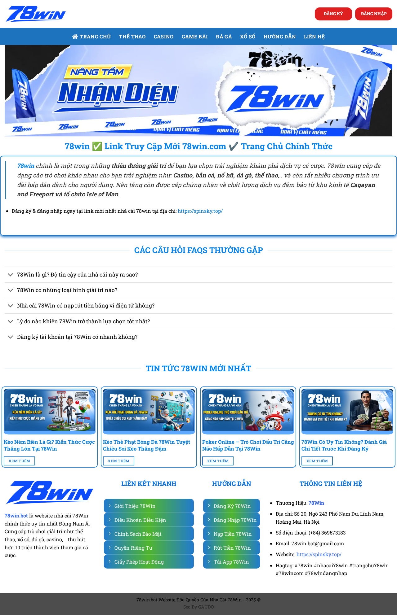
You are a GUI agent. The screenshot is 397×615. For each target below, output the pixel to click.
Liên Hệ (314, 36)
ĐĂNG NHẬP (374, 13)
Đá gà (224, 36)
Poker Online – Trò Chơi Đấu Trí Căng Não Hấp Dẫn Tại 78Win (248, 445)
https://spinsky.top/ (200, 210)
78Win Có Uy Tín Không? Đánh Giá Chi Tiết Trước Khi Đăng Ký (344, 445)
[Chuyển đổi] (11, 275)
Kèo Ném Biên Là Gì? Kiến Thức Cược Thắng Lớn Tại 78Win (49, 445)
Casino (164, 36)
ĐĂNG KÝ (333, 13)
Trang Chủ (95, 36)
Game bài (195, 36)
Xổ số (248, 36)
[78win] (36, 14)
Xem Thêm (19, 461)
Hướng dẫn (280, 36)
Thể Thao (132, 36)
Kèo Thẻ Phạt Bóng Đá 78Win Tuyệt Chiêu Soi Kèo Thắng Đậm (146, 445)
